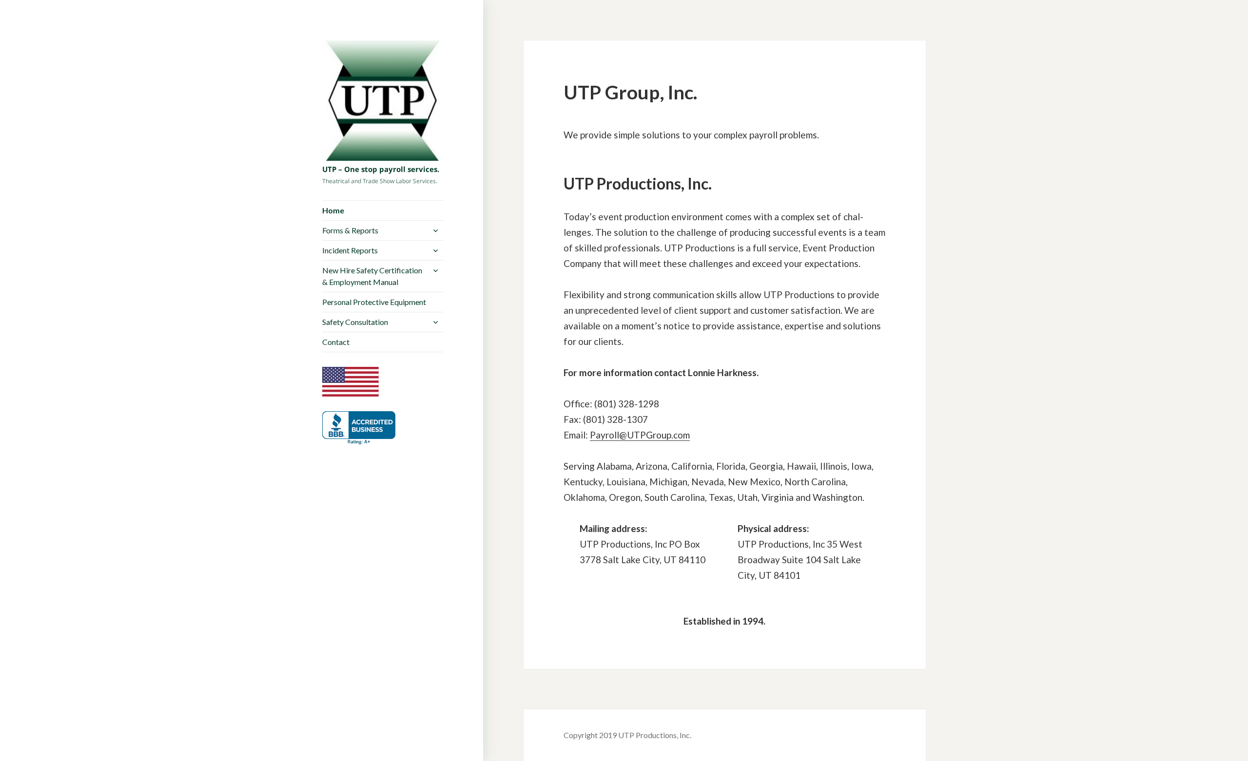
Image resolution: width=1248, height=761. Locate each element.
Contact (336, 341)
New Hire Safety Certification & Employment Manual (372, 276)
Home (333, 210)
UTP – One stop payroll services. (380, 169)
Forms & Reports (350, 230)
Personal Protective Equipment (374, 301)
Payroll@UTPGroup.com (640, 434)
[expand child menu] (435, 230)
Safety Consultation (355, 321)
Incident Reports (350, 250)
